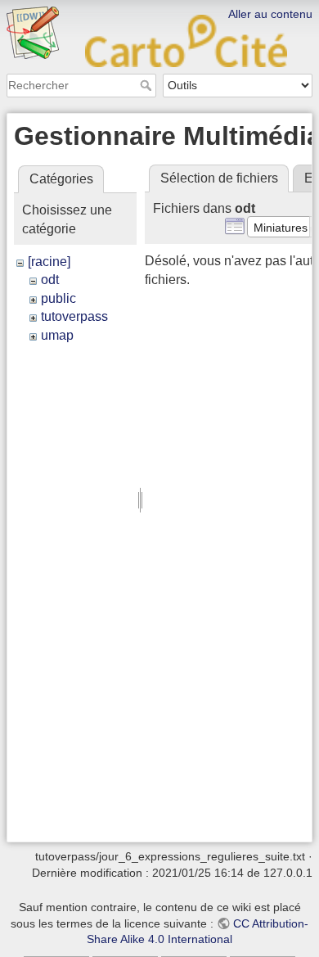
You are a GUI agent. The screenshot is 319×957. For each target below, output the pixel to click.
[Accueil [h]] (159, 11)
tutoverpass (74, 316)
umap (57, 335)
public (58, 298)
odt (50, 280)
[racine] (49, 262)
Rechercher (147, 85)
